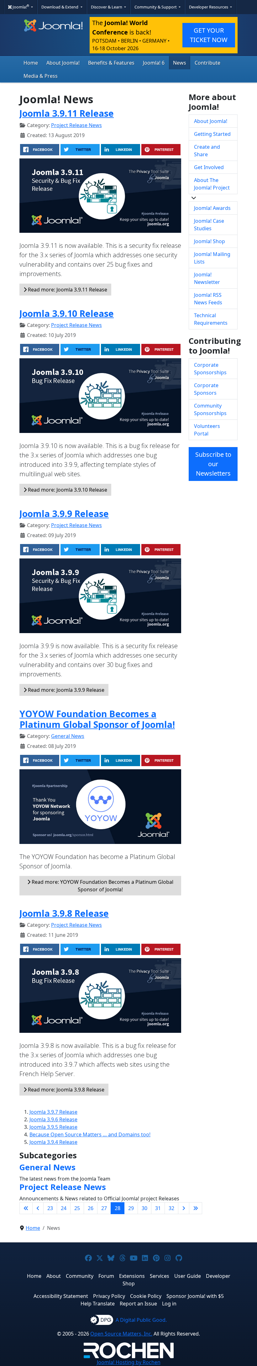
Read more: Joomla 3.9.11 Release (67, 289)
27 (104, 1208)
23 (50, 1208)
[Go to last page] (195, 1208)
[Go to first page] (26, 1208)
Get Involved (209, 167)
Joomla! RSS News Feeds (208, 298)
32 (171, 1208)
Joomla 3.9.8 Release (64, 913)
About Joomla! (63, 62)
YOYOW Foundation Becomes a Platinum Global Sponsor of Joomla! (97, 718)
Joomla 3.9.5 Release (53, 1126)
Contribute (207, 62)
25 (77, 1208)
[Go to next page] (183, 1208)
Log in (169, 1303)
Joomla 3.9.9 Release (64, 513)
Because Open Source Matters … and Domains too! (89, 1134)
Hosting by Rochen (128, 1362)
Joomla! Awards (212, 208)
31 (158, 1208)
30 (144, 1208)
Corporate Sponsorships (210, 368)
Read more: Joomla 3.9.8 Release (65, 1089)
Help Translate (98, 1303)
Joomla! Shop (209, 241)
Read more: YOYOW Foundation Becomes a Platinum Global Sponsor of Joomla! (101, 885)
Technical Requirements (211, 319)
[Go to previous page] (38, 1208)
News (179, 62)
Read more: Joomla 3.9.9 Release (65, 689)
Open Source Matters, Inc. (121, 1333)
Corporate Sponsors (206, 389)
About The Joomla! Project (212, 184)
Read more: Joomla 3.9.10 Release (67, 489)
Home (31, 62)
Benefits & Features (111, 62)
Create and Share (207, 150)
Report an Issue (138, 1303)
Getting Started (212, 134)
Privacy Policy (109, 1296)
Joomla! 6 (154, 62)
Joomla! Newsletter (207, 278)
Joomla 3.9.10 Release (66, 313)
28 (117, 1208)
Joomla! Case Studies (209, 224)
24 (63, 1208)
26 (90, 1208)
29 (131, 1208)
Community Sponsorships (210, 409)
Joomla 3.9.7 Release (53, 1111)
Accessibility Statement (61, 1296)
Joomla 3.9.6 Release (53, 1119)
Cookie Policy (145, 1296)
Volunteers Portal (207, 430)
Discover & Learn (107, 7)
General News (67, 736)
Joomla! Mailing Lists (212, 258)
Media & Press (41, 75)
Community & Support (156, 7)
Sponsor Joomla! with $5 (195, 1296)
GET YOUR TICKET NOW (209, 35)
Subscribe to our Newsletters (213, 464)
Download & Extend (60, 7)
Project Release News (76, 125)
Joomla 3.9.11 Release (66, 113)
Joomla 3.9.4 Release (53, 1142)
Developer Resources (209, 7)
